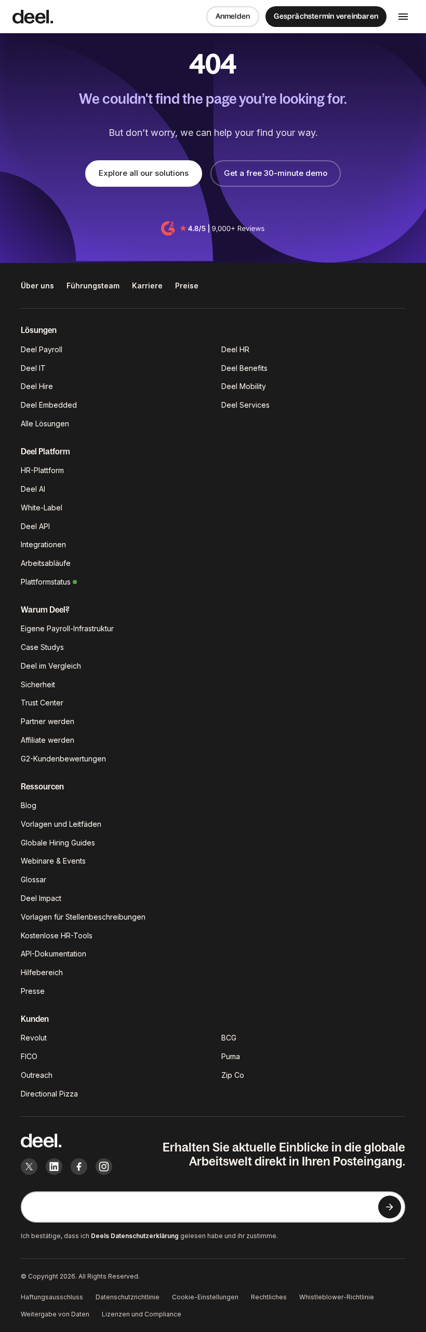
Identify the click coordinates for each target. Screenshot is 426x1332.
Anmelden (233, 16)
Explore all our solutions (144, 173)
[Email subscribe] (389, 1207)
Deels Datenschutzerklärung (135, 1236)
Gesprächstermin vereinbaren (326, 16)
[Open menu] (403, 16)
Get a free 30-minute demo (275, 173)
